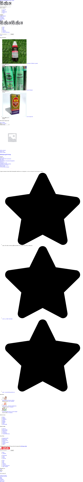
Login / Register (5, 466)
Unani (3, 12)
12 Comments (10, 412)
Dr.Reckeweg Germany (4, 164)
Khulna (3, 420)
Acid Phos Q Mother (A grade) (32, 63)
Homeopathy (4, 11)
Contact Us (4, 431)
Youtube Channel (5, 442)
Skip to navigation (3, 0)
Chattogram (4, 419)
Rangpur (3, 421)
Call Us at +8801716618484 (7, 318)
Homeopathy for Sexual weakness (8, 400)
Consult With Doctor (6, 433)
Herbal (3, 10)
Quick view (2, 151)
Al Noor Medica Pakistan (4, 166)
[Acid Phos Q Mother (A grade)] (14, 63)
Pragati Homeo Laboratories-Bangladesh (7, 160)
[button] (2, 157)
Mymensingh (4, 424)
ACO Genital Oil (30, 116)
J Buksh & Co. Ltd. (3, 162)
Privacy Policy (4, 429)
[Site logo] (5, 5)
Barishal (3, 422)
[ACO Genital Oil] (14, 116)
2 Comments (11, 406)
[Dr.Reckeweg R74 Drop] (12, 149)
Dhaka (3, 417)
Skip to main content (10, 0)
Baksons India (2, 165)
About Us (4, 428)
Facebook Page (5, 440)
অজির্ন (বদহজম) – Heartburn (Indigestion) (9, 405)
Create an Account (3, 475)
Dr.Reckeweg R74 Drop (5, 154)
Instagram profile (5, 438)
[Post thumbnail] (4, 399)
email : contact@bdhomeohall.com (8, 392)
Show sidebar (2, 122)
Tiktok (3, 444)
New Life (1, 161)
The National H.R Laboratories (5, 158)
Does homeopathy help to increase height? (9, 411)
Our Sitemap (4, 432)
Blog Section (4, 439)
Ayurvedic (4, 9)
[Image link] (6, 169)
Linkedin (3, 443)
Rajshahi (3, 418)
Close (1, 35)
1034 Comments (11, 401)
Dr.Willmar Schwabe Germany (5, 163)
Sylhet (3, 423)
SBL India (2, 159)
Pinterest (3, 441)
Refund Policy (4, 430)
